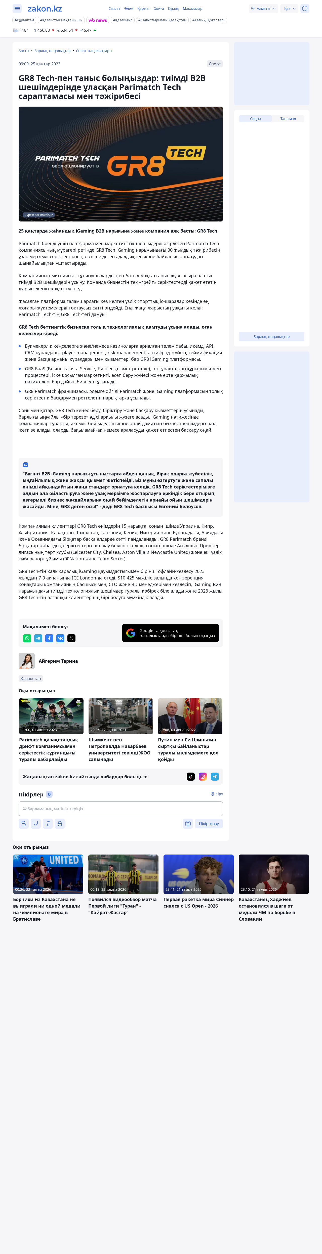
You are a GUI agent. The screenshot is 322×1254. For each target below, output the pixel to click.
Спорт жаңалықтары (94, 50)
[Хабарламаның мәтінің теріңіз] (121, 808)
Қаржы (143, 8)
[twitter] (71, 638)
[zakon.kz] (45, 9)
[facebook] (49, 638)
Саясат (114, 8)
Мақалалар (193, 8)
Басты (24, 50)
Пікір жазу (209, 823)
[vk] (60, 638)
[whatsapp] (27, 638)
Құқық (173, 8)
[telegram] (38, 638)
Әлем (128, 8)
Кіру (219, 793)
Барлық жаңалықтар (52, 50)
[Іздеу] (304, 8)
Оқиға (158, 8)
